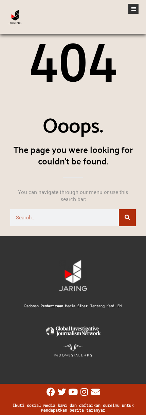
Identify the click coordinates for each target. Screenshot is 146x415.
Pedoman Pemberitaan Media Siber (56, 306)
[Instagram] (84, 392)
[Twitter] (62, 392)
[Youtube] (73, 392)
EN (119, 306)
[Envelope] (95, 392)
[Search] (127, 217)
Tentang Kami (102, 306)
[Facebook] (51, 392)
